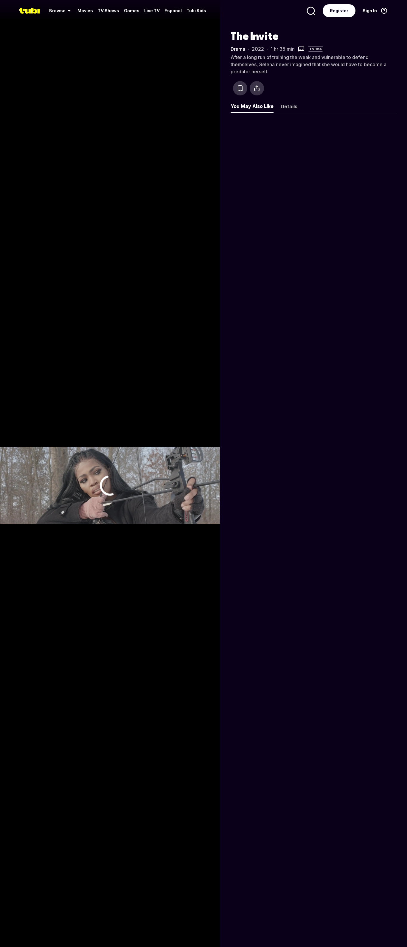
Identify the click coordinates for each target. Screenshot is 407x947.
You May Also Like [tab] (252, 106)
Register (339, 10)
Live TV (152, 10)
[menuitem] (61, 10)
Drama (238, 49)
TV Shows (108, 10)
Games (131, 10)
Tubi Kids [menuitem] (196, 10)
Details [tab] (289, 106)
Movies (85, 10)
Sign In (370, 10)
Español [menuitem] (173, 10)
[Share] (257, 88)
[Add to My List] (240, 88)
